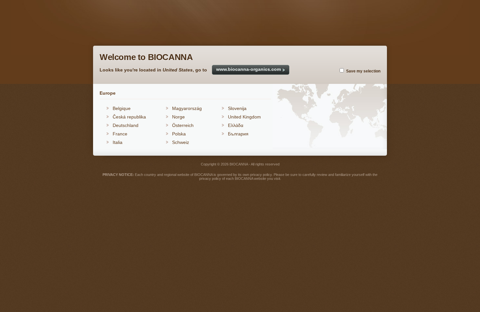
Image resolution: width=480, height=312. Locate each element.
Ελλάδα (235, 125)
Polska (179, 133)
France (120, 133)
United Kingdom (244, 116)
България (238, 133)
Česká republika (129, 116)
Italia (117, 142)
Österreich (183, 125)
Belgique (122, 108)
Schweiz (180, 142)
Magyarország (187, 108)
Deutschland (125, 125)
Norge (178, 116)
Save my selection (363, 71)
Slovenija (237, 108)
